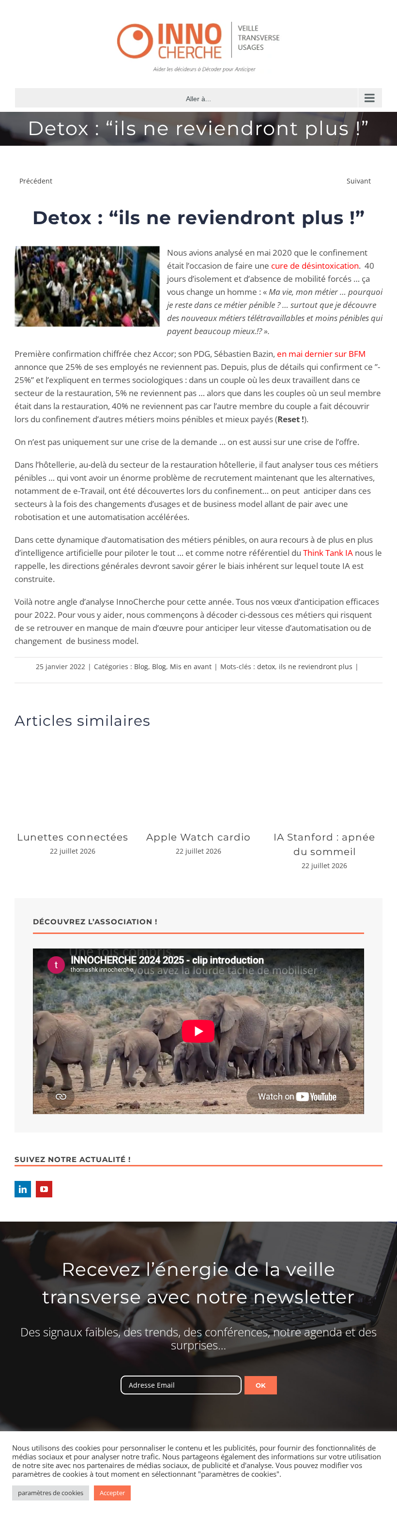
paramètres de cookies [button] (50, 1492)
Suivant (359, 180)
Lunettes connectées (72, 837)
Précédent (35, 180)
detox (266, 666)
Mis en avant (191, 666)
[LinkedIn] (23, 1189)
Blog (141, 666)
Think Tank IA (328, 552)
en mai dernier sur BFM (321, 353)
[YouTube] (44, 1189)
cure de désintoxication (315, 265)
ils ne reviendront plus (315, 666)
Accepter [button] (112, 1492)
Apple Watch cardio (198, 837)
